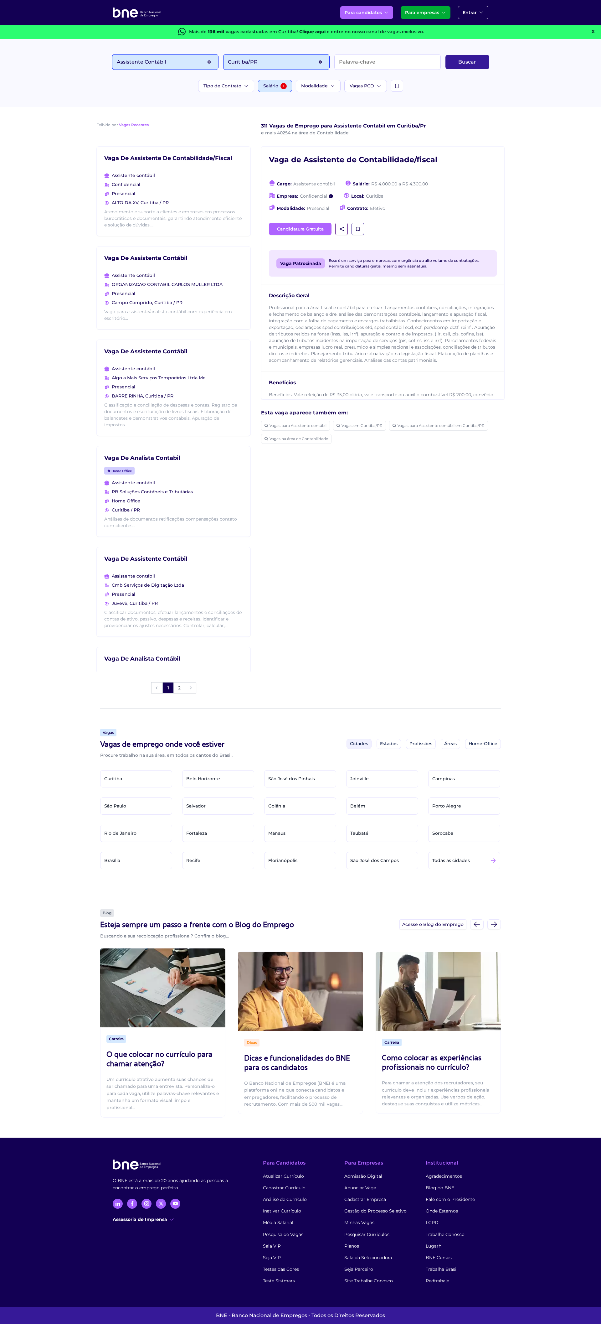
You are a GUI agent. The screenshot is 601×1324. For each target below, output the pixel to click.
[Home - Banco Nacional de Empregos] (137, 13)
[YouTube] (175, 1204)
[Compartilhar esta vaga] (342, 229)
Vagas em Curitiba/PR (362, 425)
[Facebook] (132, 1204)
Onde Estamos (442, 1211)
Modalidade (314, 86)
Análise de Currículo (285, 1199)
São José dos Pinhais (291, 778)
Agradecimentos (444, 1176)
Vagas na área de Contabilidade (299, 438)
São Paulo (115, 806)
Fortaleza (196, 833)
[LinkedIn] (118, 1204)
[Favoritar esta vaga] (358, 229)
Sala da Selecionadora (368, 1257)
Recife (193, 860)
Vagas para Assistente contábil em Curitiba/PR (441, 425)
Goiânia (276, 806)
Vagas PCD (362, 86)
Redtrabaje (437, 1281)
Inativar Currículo (282, 1211)
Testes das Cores (281, 1269)
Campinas (443, 778)
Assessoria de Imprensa (140, 1219)
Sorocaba (442, 833)
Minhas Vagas (359, 1222)
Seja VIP (272, 1257)
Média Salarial (278, 1222)
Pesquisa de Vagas (283, 1234)
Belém (357, 806)
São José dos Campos (374, 860)
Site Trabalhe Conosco (368, 1281)
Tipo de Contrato (222, 86)
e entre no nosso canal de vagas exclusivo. (361, 31)
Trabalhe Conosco (445, 1234)
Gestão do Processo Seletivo (375, 1211)
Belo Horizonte (203, 778)
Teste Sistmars (279, 1281)
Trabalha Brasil (442, 1269)
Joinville (359, 778)
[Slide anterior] (477, 924)
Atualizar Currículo (283, 1176)
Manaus (276, 833)
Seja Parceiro (358, 1269)
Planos (351, 1246)
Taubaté (359, 833)
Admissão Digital (363, 1176)
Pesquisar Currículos (366, 1234)
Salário (273, 86)
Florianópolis (282, 860)
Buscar (467, 62)
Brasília (112, 860)
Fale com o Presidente (450, 1199)
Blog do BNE (440, 1188)
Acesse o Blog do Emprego (433, 924)
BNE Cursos (439, 1257)
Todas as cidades (451, 860)
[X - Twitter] (161, 1204)
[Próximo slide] (494, 924)
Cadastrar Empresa (365, 1199)
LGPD (432, 1222)
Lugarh (433, 1246)
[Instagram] (146, 1204)
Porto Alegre (446, 806)
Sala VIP (272, 1246)
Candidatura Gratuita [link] (300, 229)
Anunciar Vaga (360, 1188)
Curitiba (113, 778)
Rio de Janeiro (120, 833)
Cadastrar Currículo (284, 1188)
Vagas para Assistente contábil (298, 425)
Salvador (196, 806)
